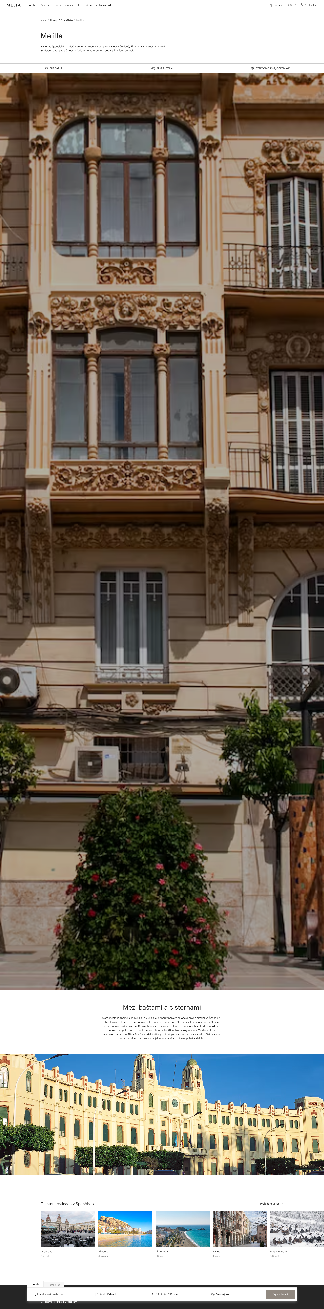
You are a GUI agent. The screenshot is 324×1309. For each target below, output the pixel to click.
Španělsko (67, 20)
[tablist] (162, 1284)
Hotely (53, 20)
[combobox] (292, 5)
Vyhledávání (280, 1294)
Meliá (43, 20)
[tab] (35, 1284)
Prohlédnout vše (270, 1203)
